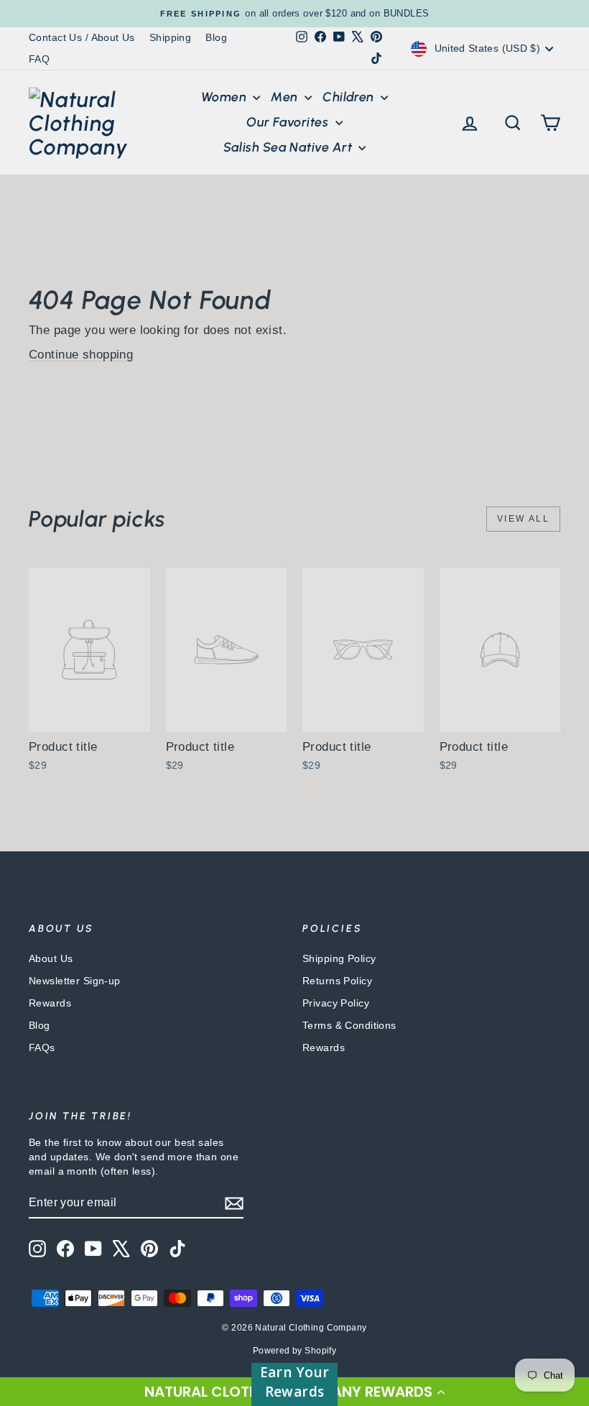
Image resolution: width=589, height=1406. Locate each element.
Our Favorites (288, 122)
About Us (51, 958)
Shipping (170, 37)
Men (286, 97)
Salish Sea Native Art (289, 147)
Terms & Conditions (349, 1025)
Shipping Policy (339, 958)
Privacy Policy (335, 1003)
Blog (216, 37)
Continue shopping (81, 354)
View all (523, 519)
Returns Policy (337, 980)
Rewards (50, 1003)
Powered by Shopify (295, 1351)
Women (225, 97)
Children (350, 97)
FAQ (39, 59)
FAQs (42, 1047)
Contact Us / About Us (82, 37)
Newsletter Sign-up (75, 980)
